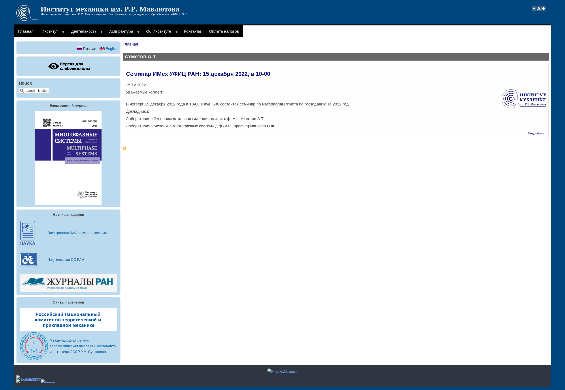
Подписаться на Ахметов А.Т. (124, 150)
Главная (26, 31)
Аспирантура (119, 33)
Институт (48, 33)
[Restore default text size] (539, 11)
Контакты (192, 31)
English (111, 49)
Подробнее (536, 133)
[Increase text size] (543, 11)
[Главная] (27, 19)
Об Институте (156, 33)
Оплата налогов (224, 31)
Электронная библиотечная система (77, 233)
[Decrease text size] (533, 11)
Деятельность (81, 33)
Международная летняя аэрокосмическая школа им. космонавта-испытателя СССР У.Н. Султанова (83, 346)
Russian (89, 49)
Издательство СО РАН (65, 260)
